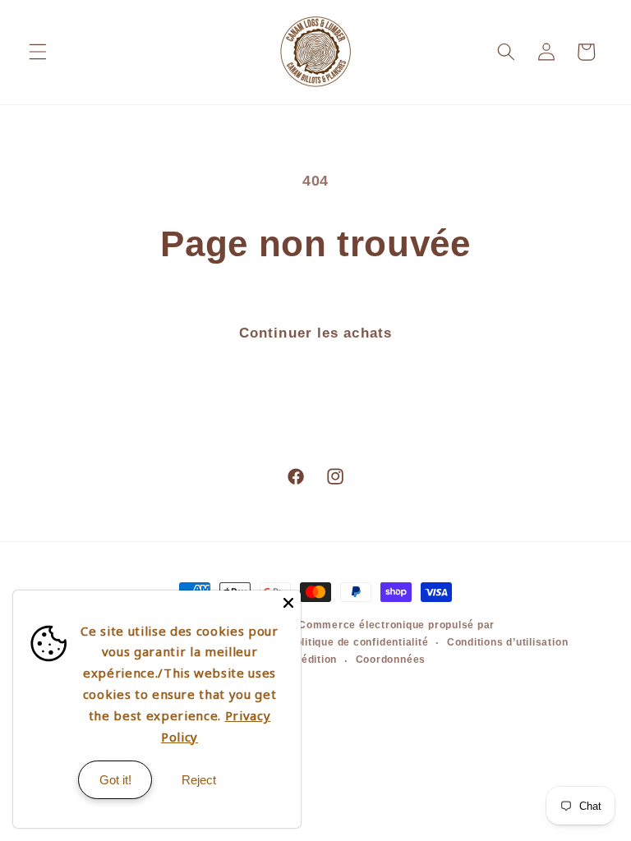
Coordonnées (391, 659)
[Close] (288, 603)
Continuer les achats (315, 332)
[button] (38, 51)
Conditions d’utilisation (507, 642)
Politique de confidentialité (358, 642)
